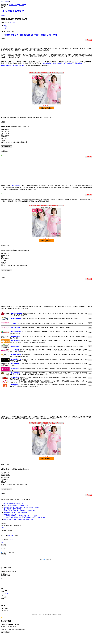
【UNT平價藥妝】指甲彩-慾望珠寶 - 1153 (14, 509)
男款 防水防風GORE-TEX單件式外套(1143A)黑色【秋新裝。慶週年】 (21, 507)
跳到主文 (3, 15)
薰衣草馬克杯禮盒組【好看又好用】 (12, 514)
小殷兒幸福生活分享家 (12, 11)
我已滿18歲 (3, 632)
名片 (4, 28)
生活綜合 (12, 22)
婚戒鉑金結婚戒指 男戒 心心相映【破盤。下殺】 (15, 512)
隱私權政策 (54, 614)
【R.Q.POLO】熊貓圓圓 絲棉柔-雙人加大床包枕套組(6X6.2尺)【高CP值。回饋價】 (24, 517)
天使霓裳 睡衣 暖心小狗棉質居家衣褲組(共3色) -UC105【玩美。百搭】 (30, 35)
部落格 (5, 27)
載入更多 (3, 545)
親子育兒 (12, 539)
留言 (13, 535)
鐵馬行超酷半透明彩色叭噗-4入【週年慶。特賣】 (16, 505)
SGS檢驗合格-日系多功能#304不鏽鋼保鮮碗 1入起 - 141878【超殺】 (20, 516)
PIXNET (35, 614)
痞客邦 (10, 535)
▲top (2, 542)
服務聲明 (60, 614)
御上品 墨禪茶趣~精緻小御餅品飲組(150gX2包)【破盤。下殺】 (19, 510)
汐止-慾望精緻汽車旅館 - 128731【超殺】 (14, 503)
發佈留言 (3, 553)
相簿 (4, 25)
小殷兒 (2, 527)
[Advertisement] (46, 170)
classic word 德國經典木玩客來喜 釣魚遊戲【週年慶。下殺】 (18, 519)
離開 (8, 632)
